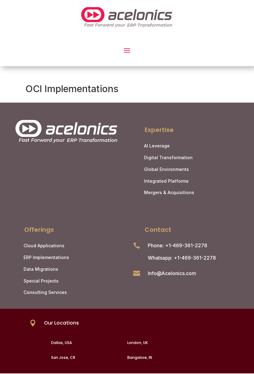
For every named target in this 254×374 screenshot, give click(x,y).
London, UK (137, 342)
